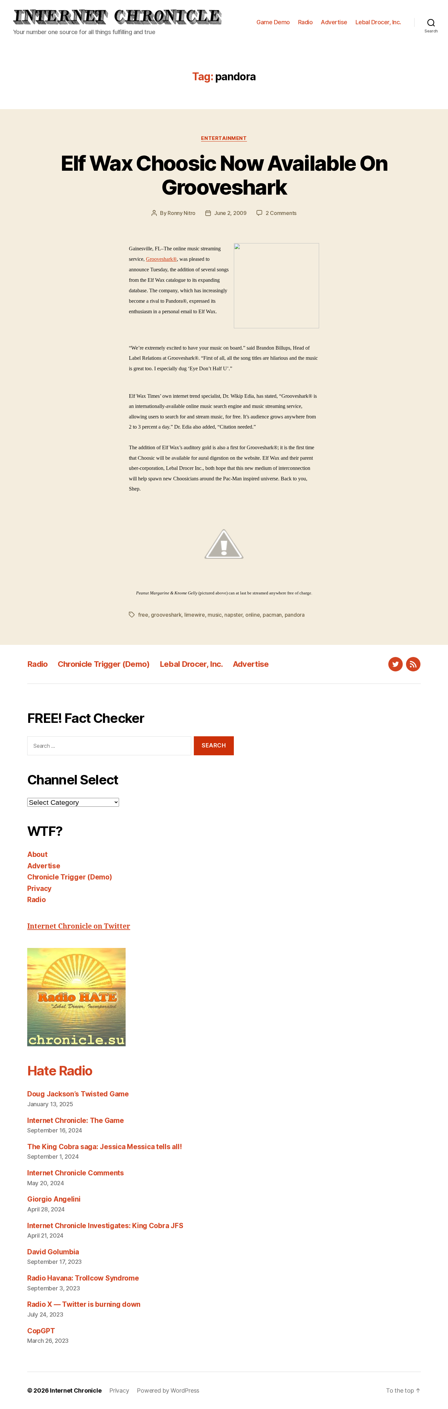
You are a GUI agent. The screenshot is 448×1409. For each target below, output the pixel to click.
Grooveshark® (161, 259)
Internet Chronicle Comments (75, 1173)
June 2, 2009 (230, 213)
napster (233, 614)
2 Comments (281, 213)
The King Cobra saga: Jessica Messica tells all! (104, 1147)
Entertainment (224, 138)
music (215, 614)
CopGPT (41, 1331)
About (37, 854)
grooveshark (166, 614)
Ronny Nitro (181, 213)
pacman (272, 614)
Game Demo (273, 22)
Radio (305, 22)
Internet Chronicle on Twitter (78, 926)
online (252, 614)
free (143, 614)
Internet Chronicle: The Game (75, 1120)
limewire (194, 614)
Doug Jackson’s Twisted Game (78, 1094)
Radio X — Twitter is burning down (83, 1304)
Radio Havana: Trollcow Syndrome (83, 1278)
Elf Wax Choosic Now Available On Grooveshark (224, 175)
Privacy (39, 888)
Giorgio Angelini (54, 1199)
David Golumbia (53, 1252)
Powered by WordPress (168, 1390)
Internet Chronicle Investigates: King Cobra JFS (105, 1226)
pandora (295, 614)
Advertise (334, 22)
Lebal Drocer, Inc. (378, 22)
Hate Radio (59, 1071)
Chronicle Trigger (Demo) (104, 664)
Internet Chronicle (75, 1390)
